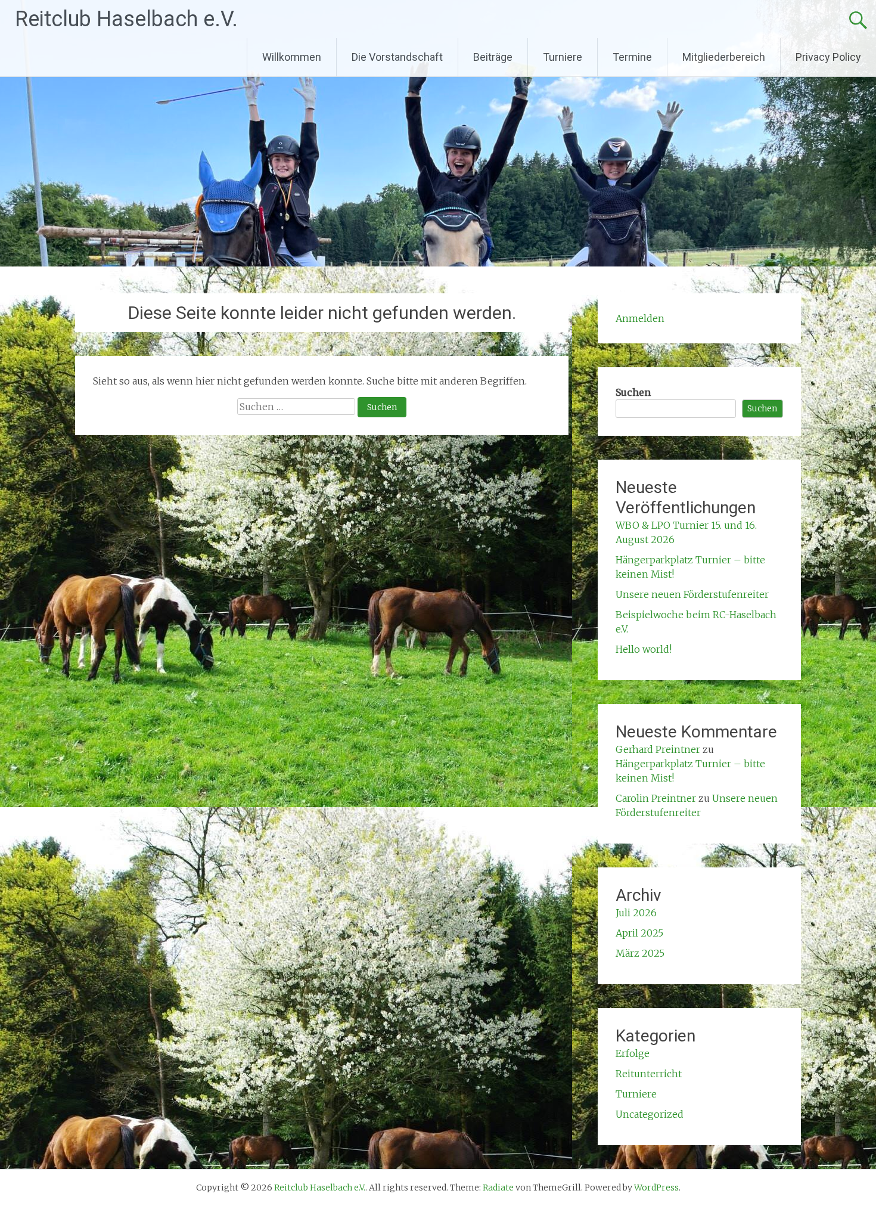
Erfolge (633, 1053)
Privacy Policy (828, 57)
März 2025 (640, 953)
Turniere (562, 57)
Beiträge (492, 57)
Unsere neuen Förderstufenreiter (692, 594)
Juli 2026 (636, 913)
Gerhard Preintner (658, 749)
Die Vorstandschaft (397, 57)
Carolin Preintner (656, 798)
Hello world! (644, 649)
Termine (632, 57)
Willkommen (291, 57)
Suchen (633, 392)
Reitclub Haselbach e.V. (126, 19)
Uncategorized (650, 1114)
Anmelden (640, 318)
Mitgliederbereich (723, 57)
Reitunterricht (649, 1074)
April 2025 (639, 933)
